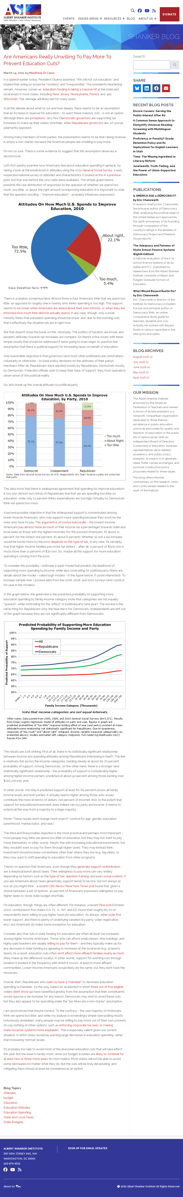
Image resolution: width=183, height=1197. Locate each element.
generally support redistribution (98, 866)
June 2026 (139, 367)
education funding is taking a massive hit (70, 89)
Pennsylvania (79, 94)
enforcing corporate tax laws (79, 1025)
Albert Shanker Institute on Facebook (139, 10)
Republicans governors (87, 123)
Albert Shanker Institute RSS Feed (154, 10)
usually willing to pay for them (57, 943)
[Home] (22, 12)
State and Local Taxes (19, 1117)
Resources (112, 18)
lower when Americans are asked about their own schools (60, 308)
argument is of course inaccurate (63, 522)
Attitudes (10, 1093)
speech (14, 79)
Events (69, 18)
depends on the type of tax (69, 541)
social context (113, 876)
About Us (146, 18)
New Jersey (61, 94)
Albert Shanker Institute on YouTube (146, 10)
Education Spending (17, 1112)
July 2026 (139, 362)
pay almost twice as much (36, 527)
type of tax (57, 876)
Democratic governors (75, 118)
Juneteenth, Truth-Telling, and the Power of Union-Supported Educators (154, 170)
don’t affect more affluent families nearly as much (91, 953)
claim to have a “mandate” (64, 982)
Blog (131, 18)
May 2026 (139, 372)
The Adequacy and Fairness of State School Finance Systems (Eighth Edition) (154, 250)
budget (8, 1097)
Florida (94, 94)
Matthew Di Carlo (42, 73)
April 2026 (139, 377)
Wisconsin (11, 99)
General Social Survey (97, 170)
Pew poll (105, 905)
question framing (77, 876)
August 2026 (141, 356)
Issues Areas (88, 18)
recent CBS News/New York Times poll (66, 886)
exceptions (37, 118)
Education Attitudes (17, 1107)
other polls (107, 914)
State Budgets (13, 1122)
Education (10, 1102)
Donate (170, 14)
